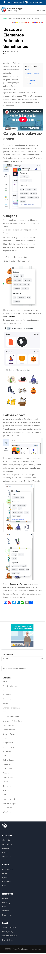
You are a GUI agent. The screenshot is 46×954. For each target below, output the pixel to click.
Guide (9, 54)
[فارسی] (19, 22)
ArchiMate (7, 699)
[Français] (21, 22)
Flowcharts (6, 881)
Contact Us (6, 856)
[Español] (17, 22)
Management (8, 747)
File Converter (8, 725)
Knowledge (6, 902)
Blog (4, 906)
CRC (4, 712)
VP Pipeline (7, 808)
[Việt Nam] (37, 22)
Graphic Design (9, 734)
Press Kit (5, 848)
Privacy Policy (7, 931)
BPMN (5, 703)
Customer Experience (11, 716)
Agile (5, 682)
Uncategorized (9, 799)
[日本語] (28, 22)
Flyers (4, 877)
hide (27, 70)
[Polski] (30, 22)
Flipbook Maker (9, 729)
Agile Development (10, 686)
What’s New (7, 844)
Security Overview (9, 936)
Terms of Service (9, 927)
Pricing (5, 898)
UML (5, 795)
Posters (6, 773)
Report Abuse (7, 940)
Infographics (8, 742)
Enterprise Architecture (12, 721)
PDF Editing (7, 769)
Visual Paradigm (9, 803)
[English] (15, 22)
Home (5, 18)
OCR (4, 755)
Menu (42, 10)
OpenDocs (7, 764)
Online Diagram (9, 760)
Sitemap (5, 911)
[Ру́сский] (35, 22)
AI (3, 690)
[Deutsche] (12, 22)
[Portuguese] (33, 22)
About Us (6, 840)
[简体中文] (39, 22)
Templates (7, 786)
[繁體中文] (42, 22)
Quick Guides (8, 777)
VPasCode (7, 812)
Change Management (11, 708)
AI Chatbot (7, 695)
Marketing (7, 751)
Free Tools (6, 915)
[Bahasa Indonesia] (26, 22)
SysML (5, 782)
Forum (4, 852)
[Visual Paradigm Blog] (12, 10)
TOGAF (5, 790)
